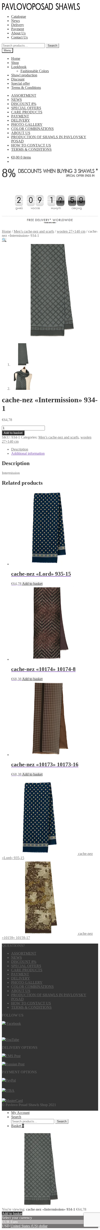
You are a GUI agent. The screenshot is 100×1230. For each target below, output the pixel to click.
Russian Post (15, 1064)
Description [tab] (19, 449)
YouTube (12, 1040)
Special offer (20, 83)
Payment (17, 29)
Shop (15, 63)
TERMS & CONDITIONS (31, 149)
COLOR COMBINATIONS (32, 129)
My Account (20, 1113)
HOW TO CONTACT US (31, 145)
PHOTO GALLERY (27, 124)
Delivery (17, 25)
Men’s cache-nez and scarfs (34, 231)
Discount (17, 79)
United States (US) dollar (28, 1226)
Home (15, 58)
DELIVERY (20, 120)
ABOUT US (20, 133)
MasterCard (14, 1101)
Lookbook (19, 67)
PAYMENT (20, 116)
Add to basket (13, 433)
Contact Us (19, 37)
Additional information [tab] (28, 453)
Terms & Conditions (26, 88)
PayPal (11, 1080)
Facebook (14, 1024)
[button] (4, 240)
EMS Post (13, 1056)
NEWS (16, 100)
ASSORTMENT (23, 95)
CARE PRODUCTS (26, 112)
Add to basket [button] (32, 584)
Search (52, 45)
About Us (18, 33)
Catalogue (18, 16)
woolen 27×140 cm (71, 231)
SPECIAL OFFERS (26, 108)
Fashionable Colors (34, 71)
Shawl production (24, 75)
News (15, 21)
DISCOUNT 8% (23, 104)
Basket (17, 1126)
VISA (10, 1090)
